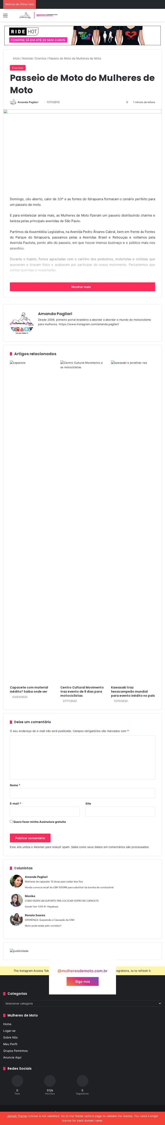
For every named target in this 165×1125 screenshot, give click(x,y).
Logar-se (9, 1030)
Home (7, 1024)
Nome (15, 785)
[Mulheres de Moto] (38, 15)
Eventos (40, 58)
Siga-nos (82, 981)
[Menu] (5, 17)
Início (16, 58)
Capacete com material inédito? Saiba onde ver (29, 689)
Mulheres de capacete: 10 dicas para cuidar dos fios (54, 881)
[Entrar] (13, 17)
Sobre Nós (10, 1037)
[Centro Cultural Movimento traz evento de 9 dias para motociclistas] (82, 522)
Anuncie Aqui (12, 1057)
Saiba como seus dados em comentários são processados (110, 847)
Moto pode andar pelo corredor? (43, 925)
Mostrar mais (81, 287)
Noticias (27, 58)
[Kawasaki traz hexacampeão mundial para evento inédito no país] (133, 522)
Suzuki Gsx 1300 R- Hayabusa (41, 906)
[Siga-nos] (82, 962)
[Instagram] (56, 331)
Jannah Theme (17, 1116)
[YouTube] (50, 331)
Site (88, 803)
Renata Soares (35, 915)
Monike (30, 896)
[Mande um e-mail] (40, 102)
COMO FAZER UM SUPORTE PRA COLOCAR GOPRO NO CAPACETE (62, 900)
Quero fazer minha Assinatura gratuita (39, 821)
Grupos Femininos (15, 1050)
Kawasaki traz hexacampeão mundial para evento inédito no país (133, 691)
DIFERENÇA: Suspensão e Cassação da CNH (49, 919)
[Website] (40, 331)
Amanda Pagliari (28, 102)
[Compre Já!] (82, 35)
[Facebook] (45, 331)
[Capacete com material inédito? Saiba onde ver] (32, 522)
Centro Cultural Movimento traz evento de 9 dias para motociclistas (82, 691)
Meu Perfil (10, 1044)
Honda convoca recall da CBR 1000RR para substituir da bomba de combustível (69, 887)
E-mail (15, 803)
